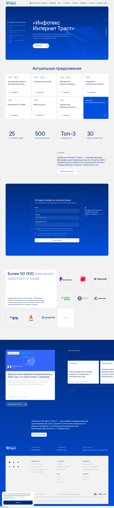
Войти (92, 3)
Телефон (37, 214)
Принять (18, 502)
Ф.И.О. (36, 207)
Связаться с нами (102, 3)
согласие (43, 228)
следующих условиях (59, 235)
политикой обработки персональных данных (60, 230)
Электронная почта (40, 221)
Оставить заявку (57, 240)
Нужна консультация (39, 434)
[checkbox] (35, 228)
